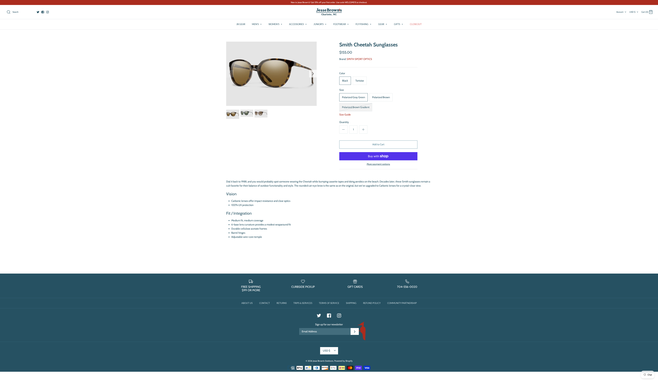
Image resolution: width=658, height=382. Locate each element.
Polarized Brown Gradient (355, 107)
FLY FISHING (363, 24)
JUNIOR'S (320, 24)
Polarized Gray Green (353, 97)
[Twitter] (38, 12)
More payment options (378, 164)
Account (619, 12)
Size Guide (345, 114)
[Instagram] (47, 12)
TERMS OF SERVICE (329, 303)
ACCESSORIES (298, 24)
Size (341, 89)
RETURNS (282, 303)
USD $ (632, 12)
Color (342, 73)
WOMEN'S (275, 24)
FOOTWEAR (341, 24)
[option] (271, 74)
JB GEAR (240, 24)
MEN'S (257, 24)
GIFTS (398, 24)
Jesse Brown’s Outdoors (323, 361)
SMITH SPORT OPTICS (359, 59)
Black (345, 80)
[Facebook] (42, 12)
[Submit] (355, 331)
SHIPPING (351, 303)
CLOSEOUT (416, 24)
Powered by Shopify (343, 361)
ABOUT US (247, 303)
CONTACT (264, 303)
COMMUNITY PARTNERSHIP (402, 303)
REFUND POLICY (372, 303)
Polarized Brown (381, 97)
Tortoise (359, 80)
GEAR (382, 24)
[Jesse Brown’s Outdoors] (329, 12)
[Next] (313, 73)
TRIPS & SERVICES (302, 303)
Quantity (344, 122)
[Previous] (230, 73)
